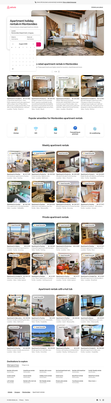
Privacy (21, 400)
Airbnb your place (97, 7)
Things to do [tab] (25, 365)
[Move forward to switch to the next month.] (33, 44)
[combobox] (25, 33)
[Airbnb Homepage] (11, 7)
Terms (27, 400)
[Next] (58, 71)
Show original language (69, 2)
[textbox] (17, 39)
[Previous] (52, 71)
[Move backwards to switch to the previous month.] (13, 44)
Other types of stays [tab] (13, 365)
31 (12, 69)
